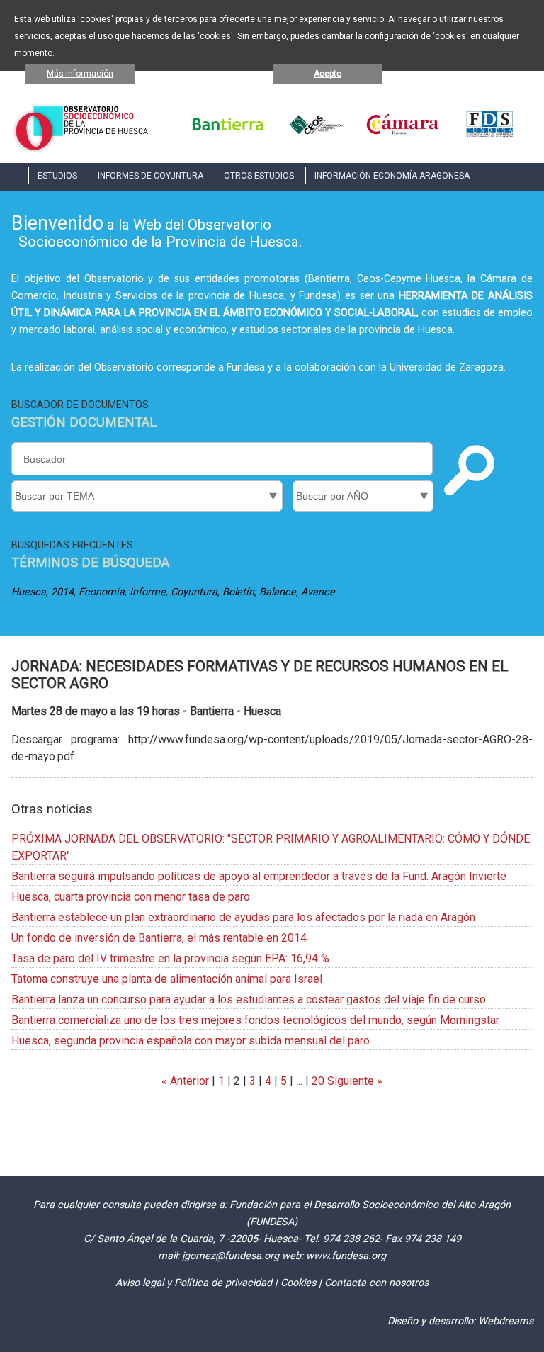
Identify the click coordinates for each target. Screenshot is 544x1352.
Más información (80, 74)
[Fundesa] (489, 135)
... (299, 1081)
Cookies (298, 1283)
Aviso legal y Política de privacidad (193, 1283)
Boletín (238, 592)
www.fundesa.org (346, 1256)
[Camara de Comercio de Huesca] (402, 135)
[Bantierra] (228, 135)
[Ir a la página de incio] (81, 148)
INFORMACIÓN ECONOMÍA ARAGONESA (392, 176)
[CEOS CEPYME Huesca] (315, 135)
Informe (148, 592)
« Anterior (185, 1081)
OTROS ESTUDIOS (259, 176)
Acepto (327, 74)
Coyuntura (194, 592)
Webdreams (505, 1321)
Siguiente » (353, 1081)
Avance (318, 592)
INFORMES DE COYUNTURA (150, 176)
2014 (62, 592)
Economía (102, 592)
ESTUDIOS (57, 176)
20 (318, 1081)
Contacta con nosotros (376, 1283)
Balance (277, 592)
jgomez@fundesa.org (230, 1256)
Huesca (28, 592)
